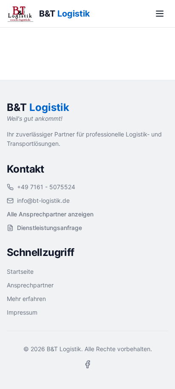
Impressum (22, 312)
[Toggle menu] (159, 13)
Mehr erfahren (26, 298)
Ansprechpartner (30, 285)
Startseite (20, 271)
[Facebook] (87, 364)
